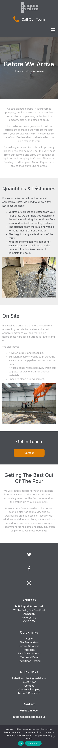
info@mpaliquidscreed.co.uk (29, 716)
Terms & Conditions (29, 693)
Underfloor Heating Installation (29, 678)
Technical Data (29, 657)
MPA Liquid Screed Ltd (29, 606)
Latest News (29, 681)
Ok (20, 743)
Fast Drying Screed (29, 653)
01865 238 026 (29, 710)
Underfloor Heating (29, 661)
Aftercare (29, 649)
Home (17, 71)
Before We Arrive (29, 646)
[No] (54, 736)
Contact (29, 452)
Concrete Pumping (29, 689)
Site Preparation (29, 642)
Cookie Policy (33, 743)
